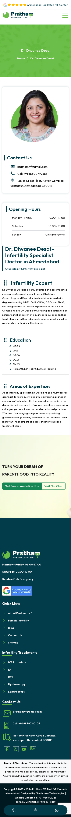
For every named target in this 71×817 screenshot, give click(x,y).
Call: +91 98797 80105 (26, 723)
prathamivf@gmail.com (32, 167)
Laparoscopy (16, 691)
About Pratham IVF (20, 613)
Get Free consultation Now (22, 486)
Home (21, 58)
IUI (10, 669)
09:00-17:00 (21, 564)
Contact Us (15, 635)
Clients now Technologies (50, 793)
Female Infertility (18, 620)
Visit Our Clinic (53, 486)
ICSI (10, 677)
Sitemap (13, 642)
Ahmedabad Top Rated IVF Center (47, 5)
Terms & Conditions (27, 801)
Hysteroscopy (16, 684)
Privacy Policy (47, 801)
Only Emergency (17, 579)
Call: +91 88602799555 (32, 174)
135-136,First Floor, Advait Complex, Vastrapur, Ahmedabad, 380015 (34, 738)
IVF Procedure (17, 662)
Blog (11, 628)
